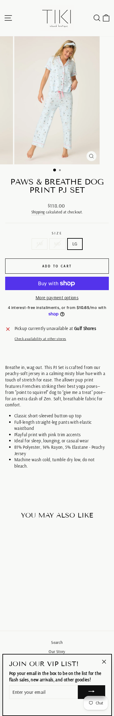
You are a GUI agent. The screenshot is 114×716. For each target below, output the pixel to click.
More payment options (57, 297)
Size (57, 233)
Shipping (38, 211)
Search (57, 642)
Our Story (57, 651)
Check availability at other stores (40, 338)
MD (57, 244)
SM (39, 244)
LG (75, 244)
